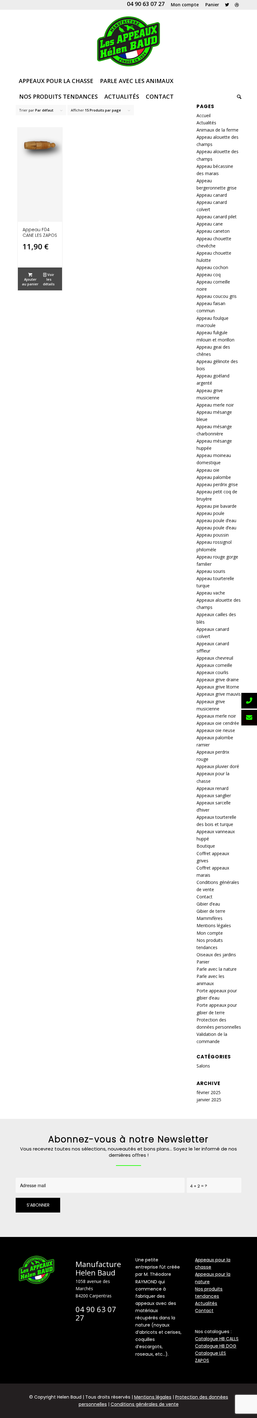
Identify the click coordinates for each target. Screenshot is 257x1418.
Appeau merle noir (215, 405)
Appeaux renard (212, 788)
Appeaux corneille (214, 665)
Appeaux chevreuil (215, 658)
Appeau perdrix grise (217, 484)
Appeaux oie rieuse (216, 730)
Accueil (204, 115)
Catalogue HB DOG (215, 1346)
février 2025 (209, 1092)
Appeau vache (211, 593)
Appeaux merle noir (216, 716)
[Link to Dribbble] (236, 4)
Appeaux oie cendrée (218, 723)
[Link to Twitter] (227, 4)
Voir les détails (49, 279)
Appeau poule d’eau (216, 520)
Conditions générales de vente (145, 1404)
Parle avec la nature (217, 969)
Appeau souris (211, 571)
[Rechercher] (237, 96)
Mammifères (210, 918)
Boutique (206, 846)
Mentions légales (214, 925)
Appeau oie (208, 470)
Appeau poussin (213, 535)
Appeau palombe (214, 477)
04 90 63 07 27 (146, 4)
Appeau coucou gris (217, 296)
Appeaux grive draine (218, 680)
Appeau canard (212, 195)
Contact (204, 897)
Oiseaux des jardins (216, 955)
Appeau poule (210, 513)
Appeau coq (209, 275)
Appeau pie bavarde (217, 506)
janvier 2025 (209, 1100)
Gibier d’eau (208, 904)
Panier (203, 962)
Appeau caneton (213, 231)
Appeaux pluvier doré (218, 766)
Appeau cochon (212, 267)
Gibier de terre (211, 911)
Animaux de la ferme (218, 130)
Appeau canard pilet (217, 217)
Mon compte (210, 933)
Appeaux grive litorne (218, 687)
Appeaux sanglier (214, 795)
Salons (203, 1066)
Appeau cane (210, 224)
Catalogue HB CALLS (217, 1339)
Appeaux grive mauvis (219, 694)
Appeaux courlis (212, 672)
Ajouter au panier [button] (30, 281)
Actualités (206, 123)
